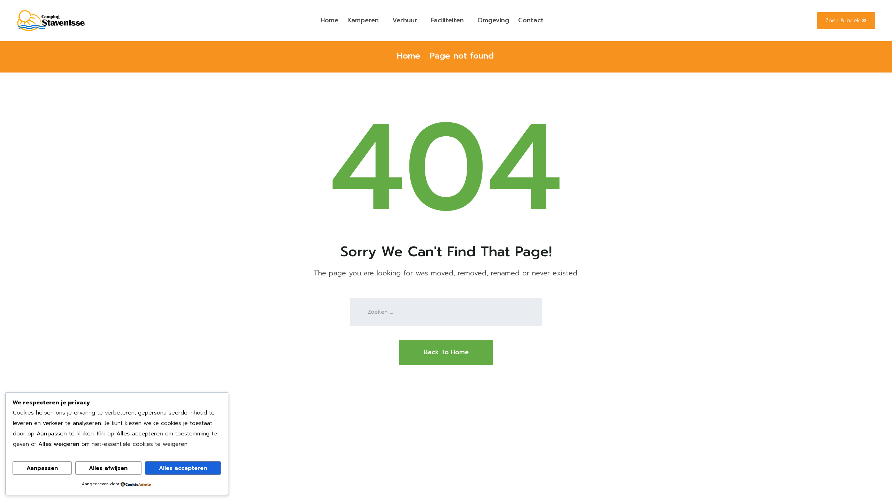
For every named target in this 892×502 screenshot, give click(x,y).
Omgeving (493, 20)
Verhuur (404, 20)
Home (329, 20)
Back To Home (446, 352)
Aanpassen (42, 468)
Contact (531, 20)
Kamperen (363, 20)
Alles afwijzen (108, 468)
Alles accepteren (183, 468)
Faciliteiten (447, 20)
